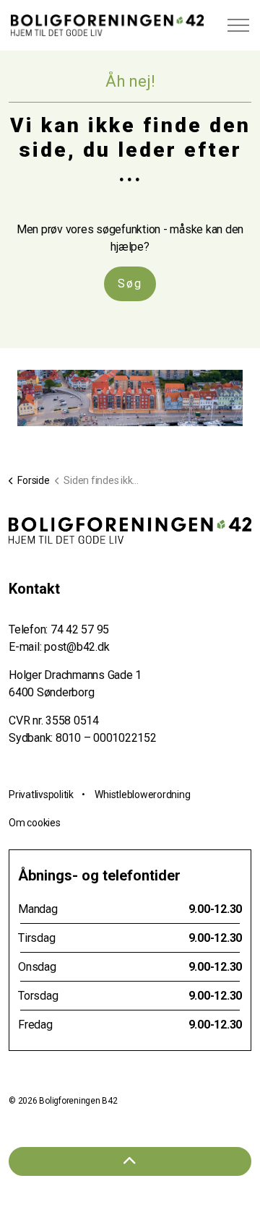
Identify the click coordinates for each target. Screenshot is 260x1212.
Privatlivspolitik (41, 794)
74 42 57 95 (80, 629)
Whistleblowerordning (142, 794)
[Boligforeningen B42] (107, 25)
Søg (130, 283)
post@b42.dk (76, 647)
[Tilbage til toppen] (130, 1161)
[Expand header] (238, 25)
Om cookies (35, 822)
